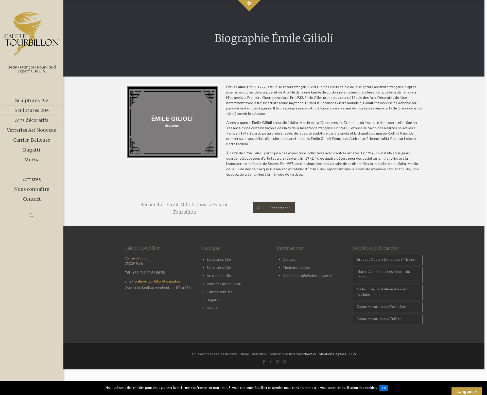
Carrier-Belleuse (220, 292)
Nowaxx (309, 354)
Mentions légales (296, 267)
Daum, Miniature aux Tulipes (379, 318)
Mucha (212, 308)
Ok (384, 388)
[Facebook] (263, 361)
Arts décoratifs (219, 275)
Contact (289, 259)
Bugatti (213, 300)
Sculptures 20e (219, 267)
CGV (353, 354)
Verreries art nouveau (224, 283)
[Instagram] (284, 361)
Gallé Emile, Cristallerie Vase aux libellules (382, 291)
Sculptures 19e (219, 259)
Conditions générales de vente (307, 275)
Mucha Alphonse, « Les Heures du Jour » (383, 274)
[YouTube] (270, 361)
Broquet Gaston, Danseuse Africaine (386, 259)
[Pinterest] (277, 361)
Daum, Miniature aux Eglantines (382, 306)
